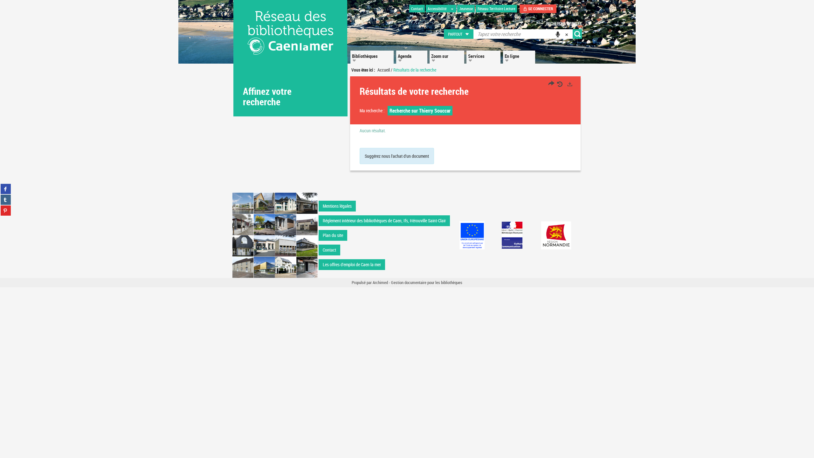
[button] (459, 34)
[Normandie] (556, 235)
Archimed (380, 282)
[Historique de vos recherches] (560, 84)
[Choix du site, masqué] (452, 8)
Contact (329, 250)
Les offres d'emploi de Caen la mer (352, 264)
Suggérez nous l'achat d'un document (397, 156)
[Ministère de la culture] (512, 235)
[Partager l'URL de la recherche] (551, 84)
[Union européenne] (472, 235)
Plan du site (333, 235)
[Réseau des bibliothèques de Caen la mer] (275, 235)
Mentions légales (337, 206)
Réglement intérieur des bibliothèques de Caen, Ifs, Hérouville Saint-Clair (384, 221)
